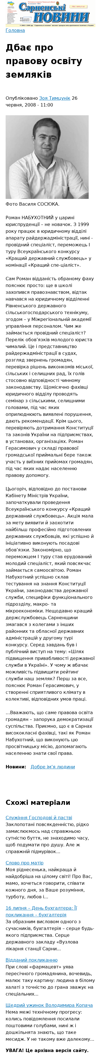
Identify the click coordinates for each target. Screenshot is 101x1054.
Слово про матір (24, 863)
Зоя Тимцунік (54, 98)
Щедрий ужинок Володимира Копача (49, 1005)
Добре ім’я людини (53, 767)
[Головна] (50, 13)
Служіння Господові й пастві (39, 817)
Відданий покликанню (32, 960)
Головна (15, 30)
